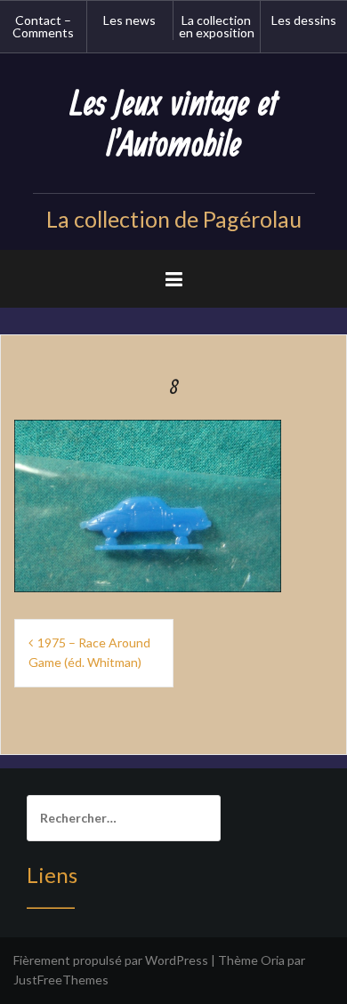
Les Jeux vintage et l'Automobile (174, 125)
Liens (52, 875)
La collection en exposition (216, 26)
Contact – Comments (43, 26)
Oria (273, 960)
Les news (129, 20)
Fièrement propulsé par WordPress (110, 960)
